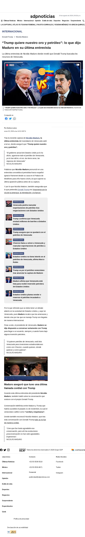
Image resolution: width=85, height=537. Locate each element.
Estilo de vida (47, 21)
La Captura (6, 25)
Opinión (38, 21)
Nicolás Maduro (22, 37)
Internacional (28, 21)
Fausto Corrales (45, 25)
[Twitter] (10, 118)
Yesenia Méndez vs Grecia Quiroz (69, 25)
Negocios (65, 21)
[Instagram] (8, 450)
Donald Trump (7, 37)
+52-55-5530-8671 (35, 467)
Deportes (57, 21)
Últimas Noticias (10, 21)
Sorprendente (76, 21)
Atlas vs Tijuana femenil (24, 25)
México (19, 21)
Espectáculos (7, 506)
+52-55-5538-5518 (35, 462)
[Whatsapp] (14, 118)
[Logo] (42, 17)
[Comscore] (78, 450)
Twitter (58, 467)
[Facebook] (6, 118)
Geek (4, 512)
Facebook (59, 462)
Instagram (59, 473)
